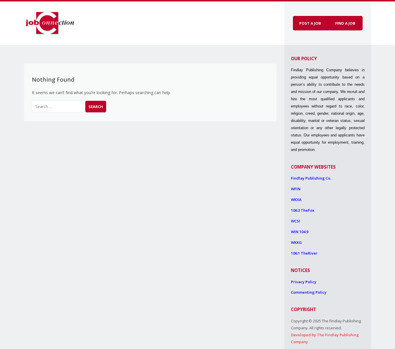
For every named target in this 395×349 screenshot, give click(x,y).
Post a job (310, 23)
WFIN (295, 188)
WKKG (296, 242)
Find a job (345, 23)
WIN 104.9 (299, 231)
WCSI (295, 221)
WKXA (296, 199)
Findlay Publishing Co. (311, 178)
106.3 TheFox (302, 210)
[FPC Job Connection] (50, 22)
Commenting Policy (308, 292)
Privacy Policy (303, 281)
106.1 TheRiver (304, 253)
